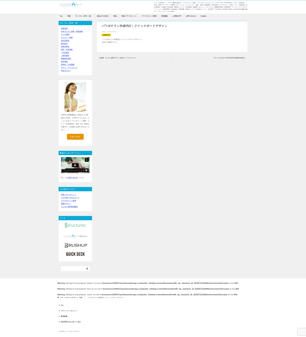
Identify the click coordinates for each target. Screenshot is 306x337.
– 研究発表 (65, 56)
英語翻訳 (164, 16)
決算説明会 (65, 46)
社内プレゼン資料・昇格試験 (72, 31)
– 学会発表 (65, 53)
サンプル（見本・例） (83, 16)
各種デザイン (66, 204)
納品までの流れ (103, 16)
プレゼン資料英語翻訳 (69, 207)
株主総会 (64, 43)
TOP (71, 297)
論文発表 (64, 61)
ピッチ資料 (65, 34)
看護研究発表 (66, 59)
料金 (115, 16)
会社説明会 (65, 40)
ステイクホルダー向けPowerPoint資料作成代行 (229, 58)
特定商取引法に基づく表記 (71, 322)
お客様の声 (177, 16)
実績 (69, 16)
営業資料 (64, 28)
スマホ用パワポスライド (70, 198)
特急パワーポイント (129, 16)
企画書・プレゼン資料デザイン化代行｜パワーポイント (117, 58)
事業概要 (64, 316)
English (203, 16)
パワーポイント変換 (148, 16)
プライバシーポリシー (69, 311)
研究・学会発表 (67, 49)
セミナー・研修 (67, 38)
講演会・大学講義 (67, 64)
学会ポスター (66, 71)
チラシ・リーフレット (69, 68)
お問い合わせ (191, 16)
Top (61, 16)
